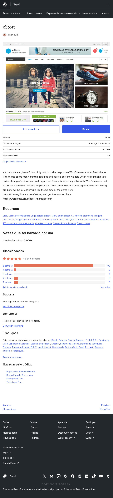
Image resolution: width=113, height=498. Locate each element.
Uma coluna (64, 219)
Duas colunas (83, 223)
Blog (5, 215)
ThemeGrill (13, 34)
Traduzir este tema (12, 357)
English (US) (91, 340)
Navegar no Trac (14, 378)
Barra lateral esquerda (47, 219)
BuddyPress (11, 463)
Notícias (7, 427)
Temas (6, 13)
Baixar (86, 129)
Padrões (35, 437)
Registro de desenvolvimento (20, 371)
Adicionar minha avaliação (15, 287)
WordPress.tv (66, 437)
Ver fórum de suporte (13, 306)
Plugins (34, 432)
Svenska (99, 347)
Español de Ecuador (40, 343)
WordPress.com (13, 447)
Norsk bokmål (44, 347)
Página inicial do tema (13, 161)
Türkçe (6, 350)
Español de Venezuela (91, 343)
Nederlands (58, 347)
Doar (89, 432)
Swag (89, 437)
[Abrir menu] (108, 4)
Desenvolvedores (67, 432)
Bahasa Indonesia (20, 347)
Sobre (6, 422)
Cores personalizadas (19, 215)
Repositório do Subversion (19, 375)
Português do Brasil (74, 347)
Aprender (63, 422)
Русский (89, 347)
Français (7, 347)
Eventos (89, 427)
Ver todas (105, 287)
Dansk (54, 340)
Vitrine (33, 422)
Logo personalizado (41, 215)
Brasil (13, 476)
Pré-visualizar (31, 129)
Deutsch (63, 340)
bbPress (9, 457)
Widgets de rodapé (25, 219)
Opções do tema (43, 223)
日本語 (33, 347)
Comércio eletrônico (83, 215)
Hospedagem (10, 432)
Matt (7, 452)
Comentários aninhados (64, 223)
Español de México (69, 343)
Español (55, 343)
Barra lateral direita (80, 219)
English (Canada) (76, 340)
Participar (90, 422)
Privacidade (9, 437)
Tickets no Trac (14, 382)
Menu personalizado (62, 215)
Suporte (62, 427)
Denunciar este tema (13, 326)
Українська (17, 350)
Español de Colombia (19, 343)
